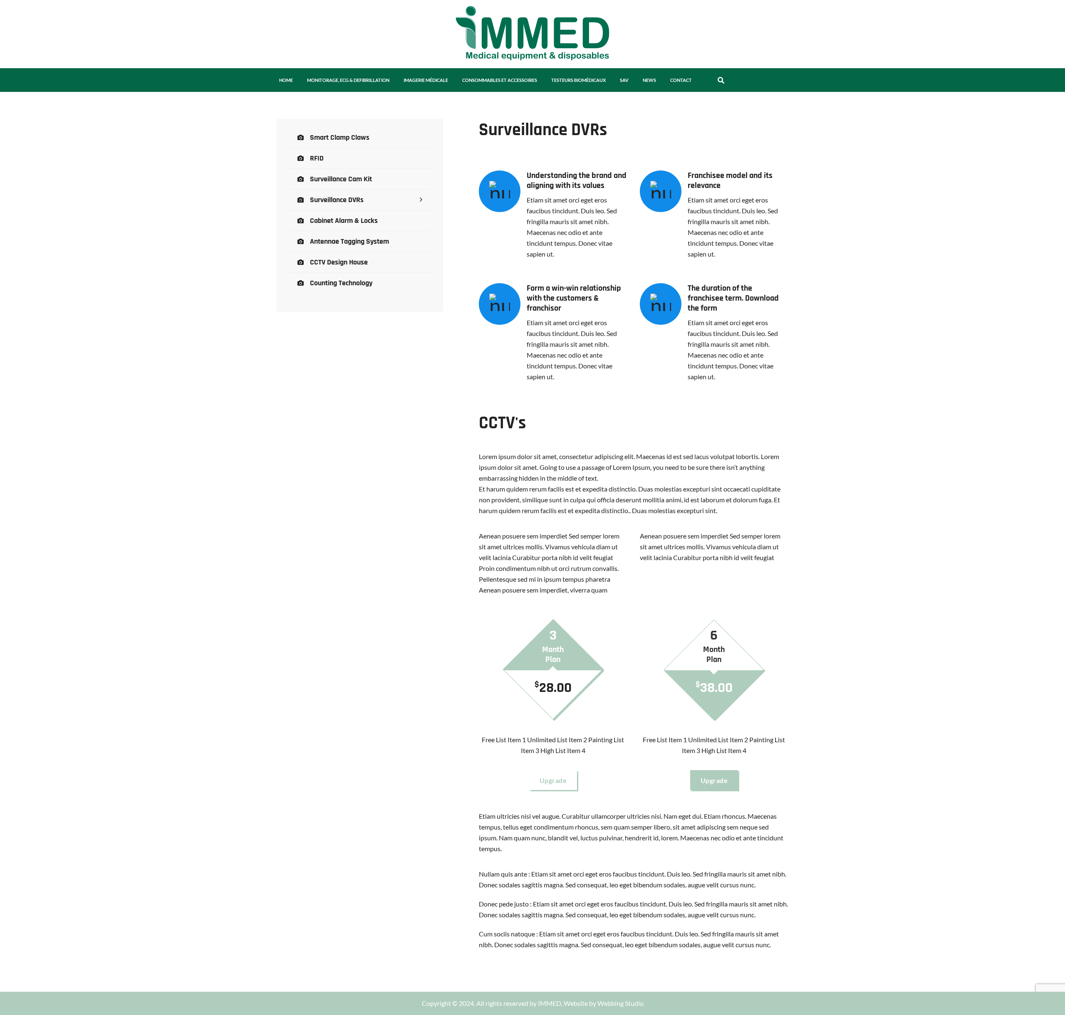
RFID (317, 158)
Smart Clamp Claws (339, 137)
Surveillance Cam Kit (341, 179)
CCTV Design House (339, 262)
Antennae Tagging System (349, 241)
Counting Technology (341, 283)
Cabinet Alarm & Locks (344, 220)
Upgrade (553, 780)
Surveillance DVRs (337, 200)
